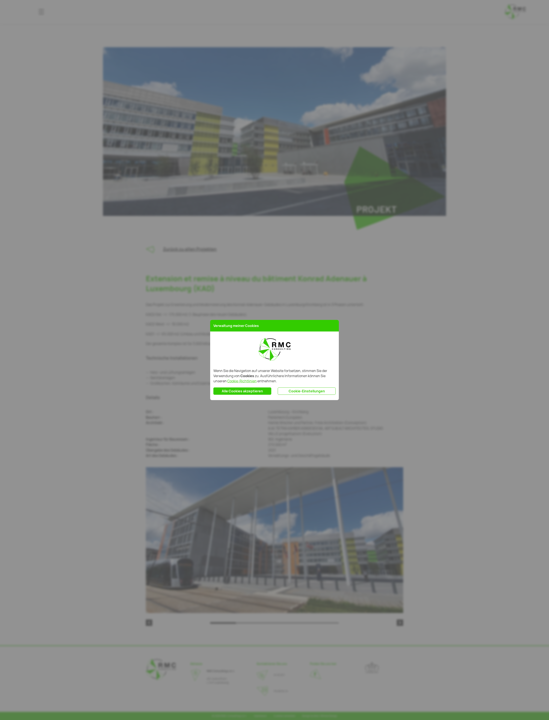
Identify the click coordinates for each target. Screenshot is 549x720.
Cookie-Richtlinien (242, 381)
